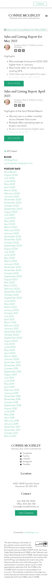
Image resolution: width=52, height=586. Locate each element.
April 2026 (9, 187)
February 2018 (11, 421)
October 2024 (11, 243)
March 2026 (10, 190)
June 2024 (9, 255)
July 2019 (9, 378)
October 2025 (11, 206)
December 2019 (12, 362)
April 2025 (9, 224)
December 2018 (12, 396)
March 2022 (10, 307)
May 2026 (9, 184)
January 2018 (11, 424)
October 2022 (11, 295)
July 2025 (9, 215)
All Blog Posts (11, 160)
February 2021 (11, 326)
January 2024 (11, 264)
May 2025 (9, 221)
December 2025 (12, 200)
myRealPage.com (31, 532)
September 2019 (12, 372)
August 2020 (11, 341)
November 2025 (12, 203)
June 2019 (9, 381)
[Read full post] (26, 32)
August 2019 (10, 375)
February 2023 (12, 289)
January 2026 (11, 197)
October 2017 (11, 433)
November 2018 (12, 399)
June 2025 (9, 218)
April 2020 (9, 353)
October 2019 (11, 369)
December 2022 (12, 292)
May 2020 (9, 350)
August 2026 (11, 175)
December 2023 (12, 267)
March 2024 (10, 261)
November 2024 (12, 240)
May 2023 (9, 283)
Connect (40, 4)
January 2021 (11, 329)
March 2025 (10, 227)
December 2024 (12, 237)
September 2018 (12, 405)
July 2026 (9, 178)
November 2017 (12, 430)
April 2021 (9, 320)
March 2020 (10, 356)
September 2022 (13, 298)
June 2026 (9, 181)
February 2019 (11, 390)
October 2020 (11, 335)
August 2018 (10, 409)
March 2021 (10, 323)
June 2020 (10, 347)
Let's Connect (26, 512)
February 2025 (12, 230)
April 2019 (9, 387)
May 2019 (9, 384)
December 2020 (12, 332)
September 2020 (13, 338)
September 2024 (13, 246)
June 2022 (9, 301)
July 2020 (9, 344)
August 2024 (11, 249)
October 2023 (11, 273)
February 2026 (12, 193)
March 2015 (10, 436)
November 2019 (12, 365)
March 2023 (10, 286)
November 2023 (12, 270)
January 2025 (11, 233)
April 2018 (9, 418)
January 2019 (11, 393)
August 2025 (11, 212)
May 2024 (9, 258)
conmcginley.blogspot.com (18, 163)
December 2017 (12, 427)
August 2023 (11, 280)
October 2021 (11, 313)
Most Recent (10, 172)
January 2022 (11, 310)
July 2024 (9, 252)
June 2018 (9, 412)
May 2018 (9, 415)
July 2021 (9, 316)
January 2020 (11, 359)
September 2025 (13, 209)
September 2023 (13, 276)
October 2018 (11, 402)
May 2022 (9, 304)
